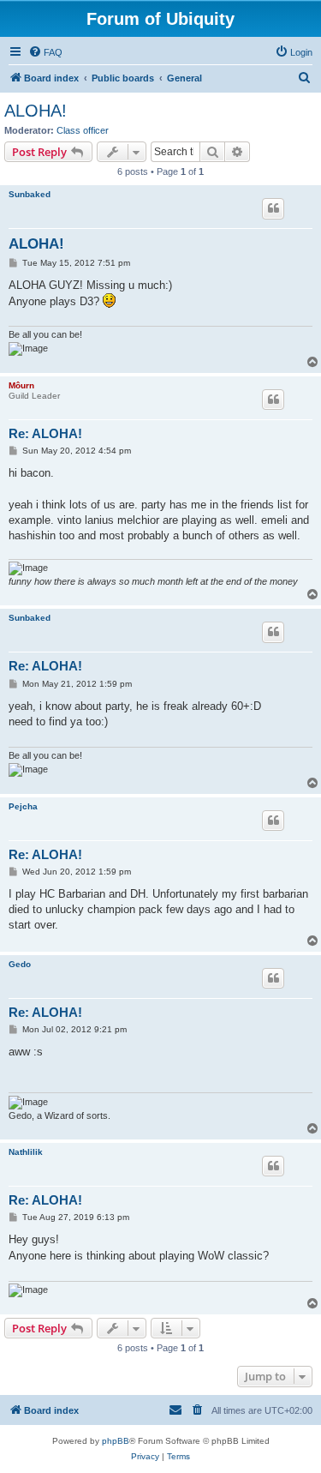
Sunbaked (30, 194)
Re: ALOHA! (45, 433)
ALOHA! (35, 110)
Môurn (21, 385)
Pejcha (23, 806)
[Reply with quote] (273, 208)
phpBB (115, 1441)
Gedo (20, 964)
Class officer (82, 130)
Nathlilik (26, 1152)
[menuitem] (45, 52)
